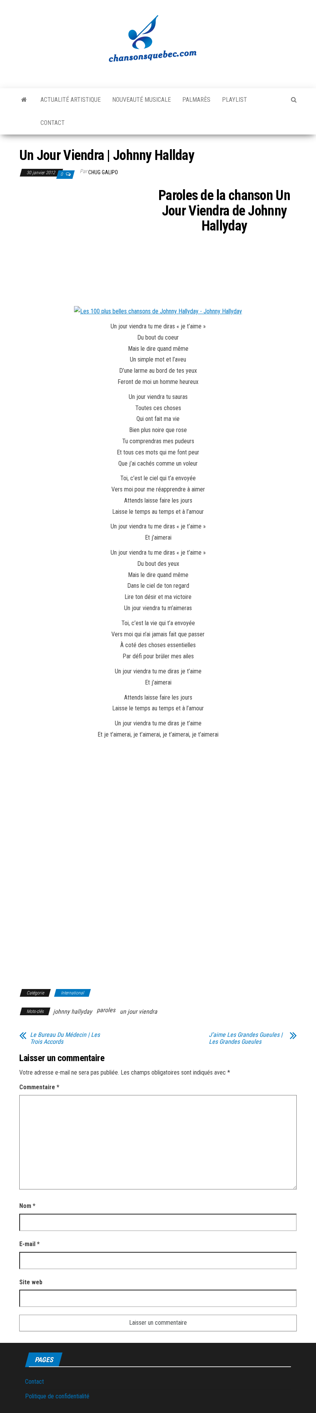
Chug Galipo (103, 172)
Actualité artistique (70, 99)
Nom (27, 1205)
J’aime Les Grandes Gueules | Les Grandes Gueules (245, 1038)
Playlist (234, 99)
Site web (30, 1282)
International (72, 993)
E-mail (29, 1244)
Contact (52, 122)
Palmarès (196, 99)
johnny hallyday (72, 1011)
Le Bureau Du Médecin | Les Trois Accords (65, 1038)
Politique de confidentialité (57, 1396)
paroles (106, 1010)
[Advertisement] (84, 245)
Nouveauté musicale (141, 99)
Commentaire (39, 1087)
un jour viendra (138, 1011)
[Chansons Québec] (24, 99)
